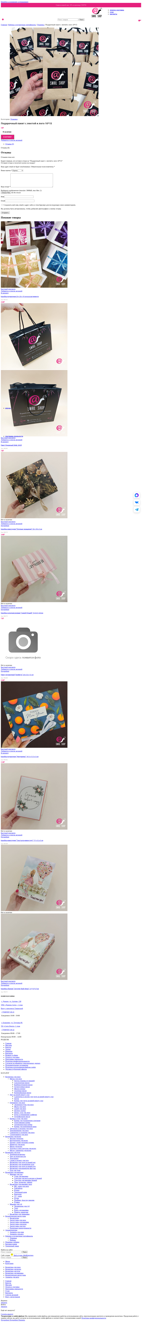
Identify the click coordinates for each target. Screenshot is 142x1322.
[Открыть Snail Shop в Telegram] (137, 509)
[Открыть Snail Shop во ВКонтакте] (137, 502)
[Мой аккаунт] (136, 20)
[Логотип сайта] (97, 17)
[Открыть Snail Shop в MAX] (137, 495)
